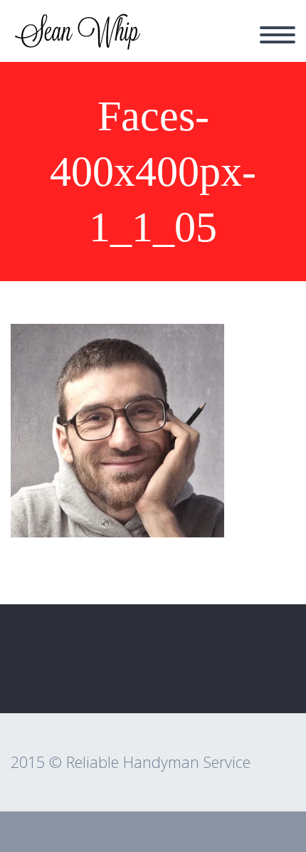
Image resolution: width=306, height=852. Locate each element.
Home (175, 43)
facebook (267, 671)
